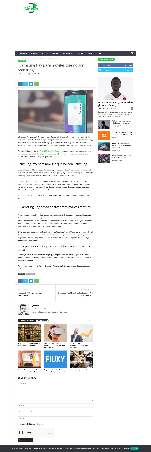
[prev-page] (89, 320)
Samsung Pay (30, 274)
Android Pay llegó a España (50, 151)
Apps (44, 53)
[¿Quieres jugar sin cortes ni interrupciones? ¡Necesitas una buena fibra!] (55, 333)
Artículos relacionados (27, 320)
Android (23, 53)
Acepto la (31, 424)
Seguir (129, 70)
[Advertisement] (75, 32)
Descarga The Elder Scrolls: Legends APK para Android (75, 294)
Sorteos (91, 53)
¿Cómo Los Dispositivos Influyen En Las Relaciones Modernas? (121, 145)
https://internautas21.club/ (38, 309)
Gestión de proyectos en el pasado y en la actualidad (27, 371)
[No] (148, 448)
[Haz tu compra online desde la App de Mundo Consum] (29, 333)
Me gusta (128, 65)
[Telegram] (31, 84)
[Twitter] (25, 84)
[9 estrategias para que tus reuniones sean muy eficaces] (81, 359)
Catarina (101, 108)
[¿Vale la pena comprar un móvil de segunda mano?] (104, 124)
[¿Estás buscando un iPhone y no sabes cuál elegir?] (104, 158)
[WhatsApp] (36, 84)
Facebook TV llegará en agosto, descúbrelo (31, 294)
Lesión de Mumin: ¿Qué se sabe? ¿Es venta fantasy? (115, 104)
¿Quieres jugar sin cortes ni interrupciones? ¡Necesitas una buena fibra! (55, 345)
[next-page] (92, 320)
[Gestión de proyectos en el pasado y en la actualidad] (29, 359)
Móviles (34, 53)
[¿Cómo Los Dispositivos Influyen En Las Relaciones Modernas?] (104, 146)
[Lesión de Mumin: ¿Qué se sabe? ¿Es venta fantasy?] (115, 88)
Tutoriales (68, 53)
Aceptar (135, 448)
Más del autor (42, 320)
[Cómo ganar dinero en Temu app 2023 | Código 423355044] (104, 135)
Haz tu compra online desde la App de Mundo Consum (29, 344)
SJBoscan (23, 74)
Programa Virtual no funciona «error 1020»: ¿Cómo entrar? (55, 371)
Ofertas (80, 53)
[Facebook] (20, 84)
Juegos (54, 53)
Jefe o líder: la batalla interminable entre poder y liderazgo (79, 345)
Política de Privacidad (35, 424)
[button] (132, 53)
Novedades (26, 58)
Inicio (19, 58)
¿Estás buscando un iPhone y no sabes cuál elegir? (122, 156)
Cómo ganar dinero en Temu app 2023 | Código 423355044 (122, 133)
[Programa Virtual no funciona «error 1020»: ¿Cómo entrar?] (55, 359)
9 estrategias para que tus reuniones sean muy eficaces (80, 371)
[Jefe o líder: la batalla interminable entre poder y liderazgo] (81, 333)
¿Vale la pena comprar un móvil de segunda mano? (121, 122)
